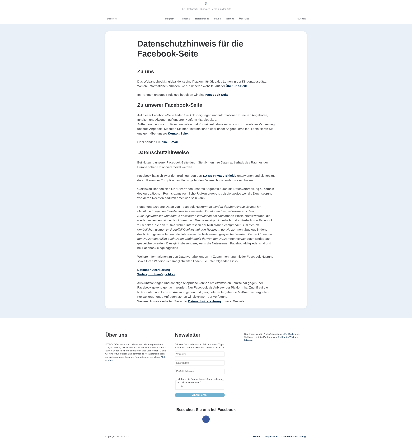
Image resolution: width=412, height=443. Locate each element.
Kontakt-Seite (178, 133)
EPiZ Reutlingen (291, 334)
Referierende (202, 18)
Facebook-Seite (217, 94)
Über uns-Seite (237, 86)
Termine (230, 18)
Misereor (248, 340)
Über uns (244, 18)
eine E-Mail (170, 142)
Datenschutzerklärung (153, 269)
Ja (182, 386)
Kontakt (257, 436)
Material (186, 18)
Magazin (169, 18)
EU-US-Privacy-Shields (219, 175)
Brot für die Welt (285, 337)
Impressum (271, 436)
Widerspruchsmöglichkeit (156, 274)
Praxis (217, 18)
